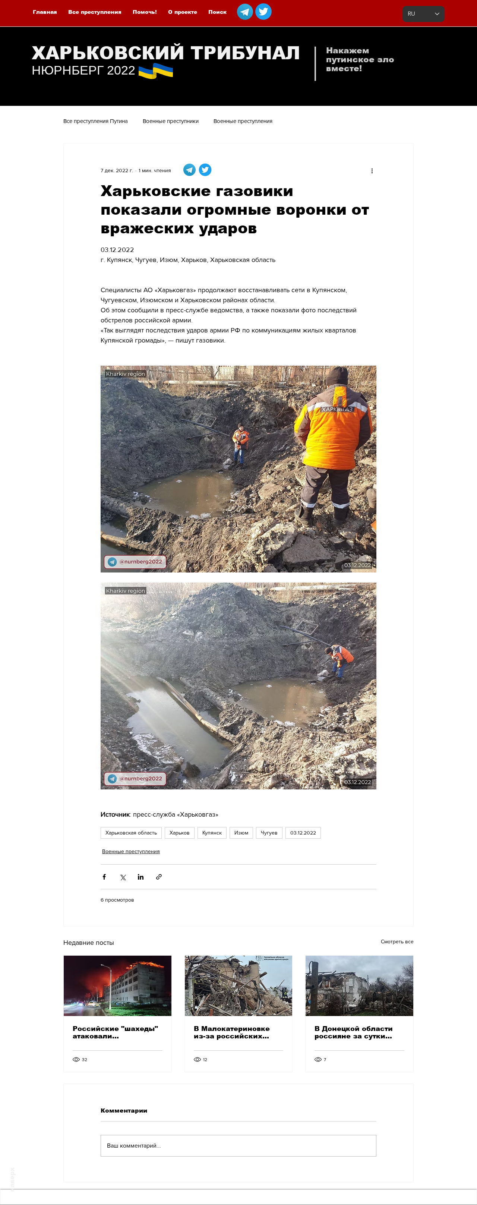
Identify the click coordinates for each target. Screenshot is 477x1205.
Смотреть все (397, 941)
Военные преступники (171, 121)
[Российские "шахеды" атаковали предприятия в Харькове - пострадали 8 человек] (117, 986)
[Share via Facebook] (104, 876)
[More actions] (371, 170)
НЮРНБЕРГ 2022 (83, 70)
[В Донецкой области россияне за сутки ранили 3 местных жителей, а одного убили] (359, 986)
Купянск (212, 833)
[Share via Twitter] (122, 876)
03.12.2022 (303, 833)
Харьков (180, 833)
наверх (12, 1179)
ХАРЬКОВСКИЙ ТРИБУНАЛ (166, 53)
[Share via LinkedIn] (140, 876)
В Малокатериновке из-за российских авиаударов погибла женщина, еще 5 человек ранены (232, 1032)
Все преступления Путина (95, 121)
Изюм (241, 833)
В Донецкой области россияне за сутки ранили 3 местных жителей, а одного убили (354, 1032)
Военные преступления (243, 121)
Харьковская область (131, 833)
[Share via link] (158, 876)
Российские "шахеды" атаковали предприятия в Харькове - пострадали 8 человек (116, 1032)
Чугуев (269, 833)
